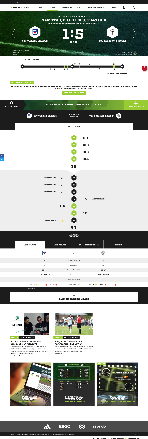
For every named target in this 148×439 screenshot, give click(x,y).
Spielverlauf (74, 126)
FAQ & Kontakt (56, 2)
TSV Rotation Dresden (112, 41)
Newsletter (64, 2)
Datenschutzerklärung (22, 434)
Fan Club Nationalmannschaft (39, 2)
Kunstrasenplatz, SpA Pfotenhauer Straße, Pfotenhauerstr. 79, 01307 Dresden (72, 23)
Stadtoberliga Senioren (72, 17)
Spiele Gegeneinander (89, 245)
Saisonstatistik (29, 245)
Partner (49, 2)
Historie (118, 245)
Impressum (12, 434)
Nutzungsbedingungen (34, 434)
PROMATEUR (13, 2)
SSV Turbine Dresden (35, 41)
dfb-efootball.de (26, 2)
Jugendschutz (45, 434)
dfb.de (19, 2)
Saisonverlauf (59, 245)
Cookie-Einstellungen (68, 434)
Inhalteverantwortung (56, 434)
